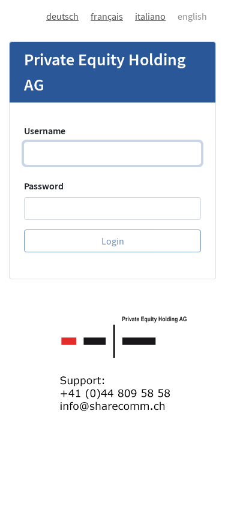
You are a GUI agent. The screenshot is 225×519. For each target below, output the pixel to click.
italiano (150, 16)
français (107, 16)
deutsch (62, 16)
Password (44, 186)
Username (44, 131)
